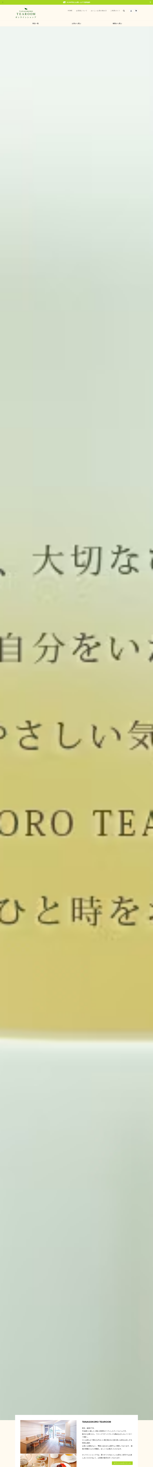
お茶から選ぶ (76, 23)
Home (70, 10)
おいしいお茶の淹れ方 (99, 10)
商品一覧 (35, 23)
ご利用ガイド (115, 10)
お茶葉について (81, 10)
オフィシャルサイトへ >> (122, 1463)
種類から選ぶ (117, 23)
